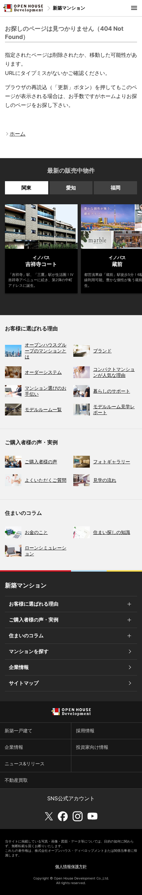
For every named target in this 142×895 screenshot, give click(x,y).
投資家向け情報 (92, 747)
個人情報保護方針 (71, 866)
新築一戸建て (18, 730)
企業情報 (19, 667)
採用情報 (85, 730)
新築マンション (69, 8)
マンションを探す (29, 651)
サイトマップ (24, 683)
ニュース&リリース (25, 763)
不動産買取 (16, 780)
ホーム (17, 133)
